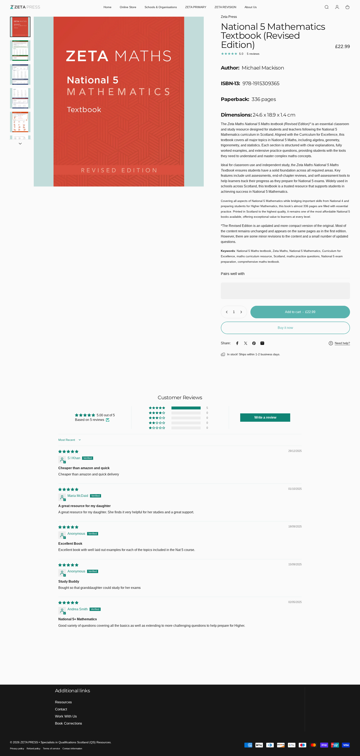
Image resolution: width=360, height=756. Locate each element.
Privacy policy (17, 748)
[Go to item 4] (20, 98)
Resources (63, 702)
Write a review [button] (265, 417)
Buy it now (285, 328)
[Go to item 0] (20, 27)
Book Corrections (68, 723)
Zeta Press (229, 17)
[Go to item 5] (20, 122)
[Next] (193, 111)
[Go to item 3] (20, 74)
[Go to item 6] (20, 146)
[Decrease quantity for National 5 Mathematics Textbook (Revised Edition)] (226, 312)
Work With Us (66, 716)
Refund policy (33, 748)
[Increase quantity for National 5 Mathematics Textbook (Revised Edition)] (242, 312)
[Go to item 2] (20, 50)
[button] (157, 408)
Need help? (342, 343)
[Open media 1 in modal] (119, 102)
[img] (68, 451)
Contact (61, 709)
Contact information (72, 748)
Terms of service (51, 748)
